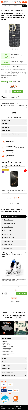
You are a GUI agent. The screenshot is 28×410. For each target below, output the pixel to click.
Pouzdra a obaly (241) (10, 216)
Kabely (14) (7, 234)
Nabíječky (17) (8, 230)
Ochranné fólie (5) (9, 223)
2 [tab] (12, 49)
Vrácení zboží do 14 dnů (8, 351)
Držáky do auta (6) (9, 237)
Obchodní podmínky (7, 344)
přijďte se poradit (10, 157)
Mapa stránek (6, 354)
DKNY (22, 10)
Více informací (4, 77)
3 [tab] (14, 49)
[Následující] (26, 36)
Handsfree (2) (8, 244)
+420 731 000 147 (21, 106)
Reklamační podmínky (8, 346)
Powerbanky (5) (8, 241)
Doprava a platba (7, 343)
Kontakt (5, 341)
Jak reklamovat (6, 349)
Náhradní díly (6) (9, 227)
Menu (25, 1)
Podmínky (12, 57)
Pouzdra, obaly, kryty (15, 10)
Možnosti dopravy (7, 82)
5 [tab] (17, 49)
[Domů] (1, 10)
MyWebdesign (18, 408)
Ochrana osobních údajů (8, 353)
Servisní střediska (7, 348)
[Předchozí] (2, 36)
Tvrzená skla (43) (9, 220)
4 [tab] (15, 49)
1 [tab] (10, 49)
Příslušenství (6, 10)
